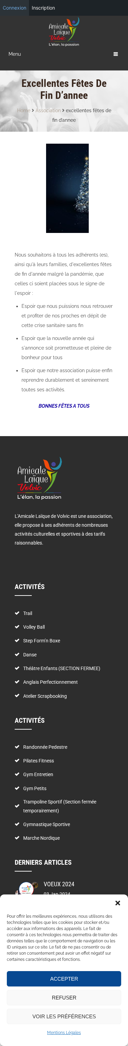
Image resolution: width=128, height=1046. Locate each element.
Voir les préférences (64, 1016)
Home (23, 110)
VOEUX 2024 (59, 884)
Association (48, 110)
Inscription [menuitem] (43, 8)
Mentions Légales (64, 1032)
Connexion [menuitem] (14, 8)
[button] (117, 903)
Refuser (64, 998)
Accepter (64, 979)
